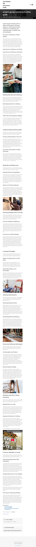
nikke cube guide (7, 509)
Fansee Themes (20, 543)
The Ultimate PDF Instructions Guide (6, 5)
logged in (9, 521)
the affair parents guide (8, 506)
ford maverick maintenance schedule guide (11, 508)
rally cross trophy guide (8, 507)
